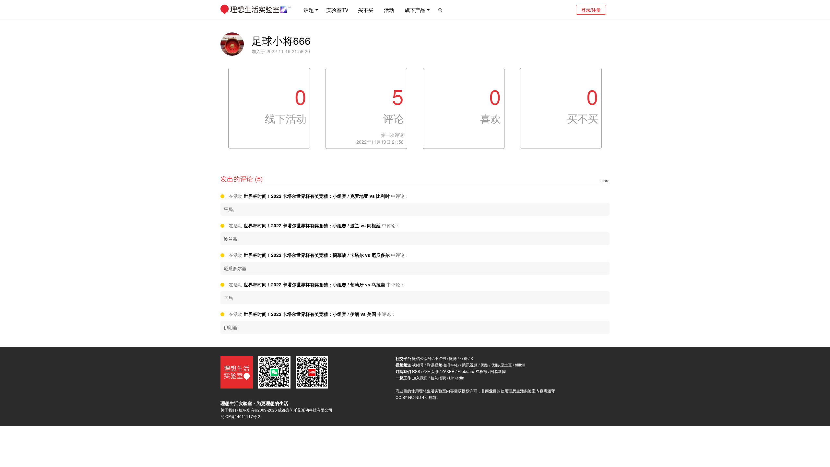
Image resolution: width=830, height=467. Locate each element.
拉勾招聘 (438, 377)
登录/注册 (591, 9)
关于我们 (228, 410)
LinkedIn (456, 377)
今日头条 (431, 371)
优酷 (484, 364)
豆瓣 (464, 358)
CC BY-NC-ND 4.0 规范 (416, 397)
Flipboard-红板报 (472, 371)
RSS (416, 371)
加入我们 (420, 377)
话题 (308, 10)
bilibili (520, 364)
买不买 (366, 10)
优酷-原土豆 (501, 364)
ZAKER (448, 371)
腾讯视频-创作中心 (443, 364)
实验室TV (337, 10)
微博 (453, 358)
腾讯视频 (470, 364)
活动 (389, 10)
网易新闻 (498, 371)
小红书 (440, 358)
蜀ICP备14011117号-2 (240, 416)
